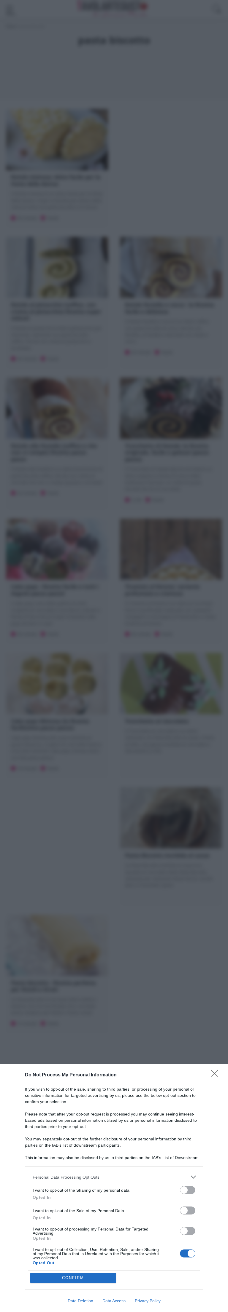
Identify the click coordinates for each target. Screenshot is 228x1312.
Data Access (114, 1300)
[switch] (187, 1190)
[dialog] (114, 1188)
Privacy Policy (148, 1300)
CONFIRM (73, 1278)
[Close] (216, 1075)
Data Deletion (80, 1300)
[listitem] (114, 1177)
